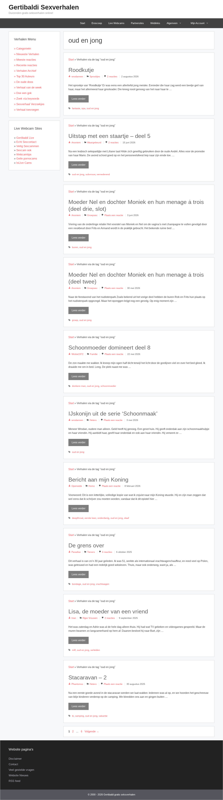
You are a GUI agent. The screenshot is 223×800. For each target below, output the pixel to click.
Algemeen (172, 23)
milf (74, 650)
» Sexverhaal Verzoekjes (29, 104)
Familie (93, 354)
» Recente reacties (25, 65)
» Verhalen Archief (25, 70)
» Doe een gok (23, 93)
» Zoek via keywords (26, 98)
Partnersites (137, 23)
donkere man (79, 386)
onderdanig (103, 518)
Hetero (93, 420)
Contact (13, 764)
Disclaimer (15, 758)
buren (75, 247)
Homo (91, 486)
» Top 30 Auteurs (24, 76)
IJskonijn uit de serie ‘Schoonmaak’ (113, 413)
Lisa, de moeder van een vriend (108, 611)
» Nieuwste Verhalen (26, 54)
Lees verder (78, 98)
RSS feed (14, 781)
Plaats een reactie (113, 215)
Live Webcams (116, 23)
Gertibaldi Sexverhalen (44, 7)
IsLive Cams (24, 162)
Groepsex (92, 215)
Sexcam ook (24, 150)
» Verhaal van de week (28, 87)
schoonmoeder (108, 386)
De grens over (86, 545)
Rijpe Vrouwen (90, 618)
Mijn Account (197, 23)
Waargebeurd (94, 142)
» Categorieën (22, 48)
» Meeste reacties (25, 59)
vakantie (103, 716)
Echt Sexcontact (26, 141)
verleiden (95, 650)
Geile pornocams (26, 158)
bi (73, 716)
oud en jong (93, 108)
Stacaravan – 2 (87, 677)
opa (83, 108)
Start (82, 23)
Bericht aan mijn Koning (98, 479)
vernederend (103, 174)
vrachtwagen (102, 584)
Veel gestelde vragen (21, 769)
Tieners (91, 552)
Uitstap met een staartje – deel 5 (109, 136)
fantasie (76, 108)
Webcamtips (24, 154)
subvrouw (90, 174)
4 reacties (107, 552)
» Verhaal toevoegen (26, 109)
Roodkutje (81, 70)
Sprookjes (95, 76)
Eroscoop (97, 23)
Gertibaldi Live (25, 137)
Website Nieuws (18, 775)
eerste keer (90, 518)
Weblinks (155, 23)
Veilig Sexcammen (27, 146)
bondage (76, 584)
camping (79, 716)
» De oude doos (23, 81)
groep (75, 320)
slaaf (126, 518)
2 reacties (112, 76)
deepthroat (77, 518)
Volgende (92, 731)
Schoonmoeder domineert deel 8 (109, 347)
